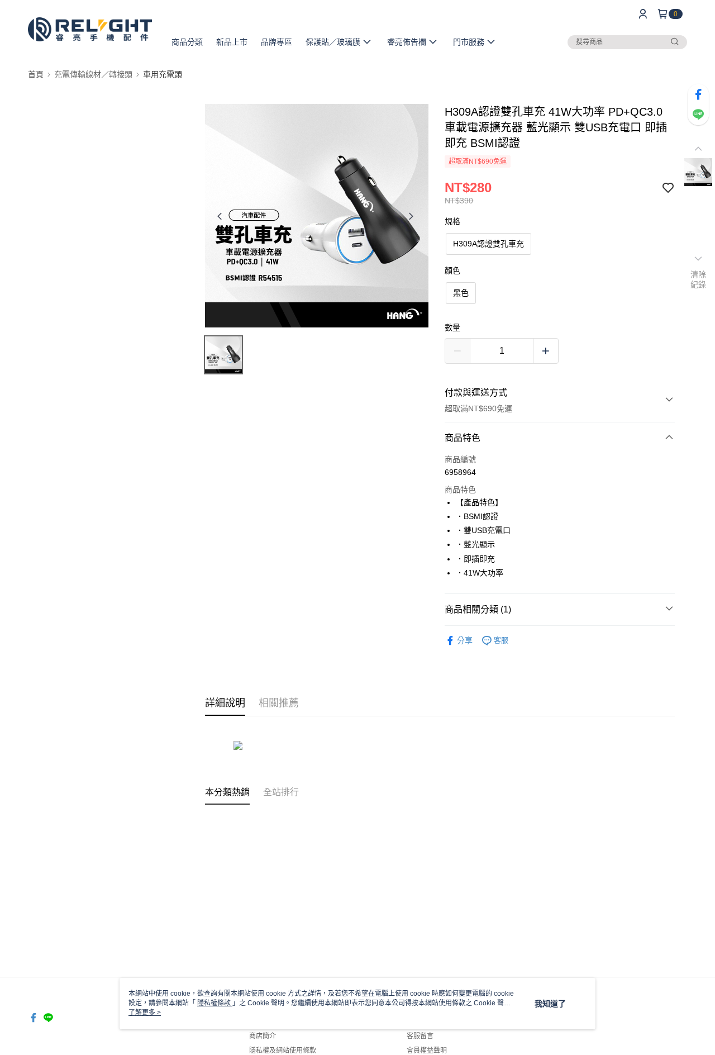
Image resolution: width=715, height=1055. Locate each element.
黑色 (461, 292)
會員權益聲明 (427, 1050)
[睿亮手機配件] (90, 29)
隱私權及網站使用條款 (282, 1050)
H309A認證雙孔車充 (488, 243)
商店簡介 (262, 1036)
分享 (465, 640)
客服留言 (420, 1036)
